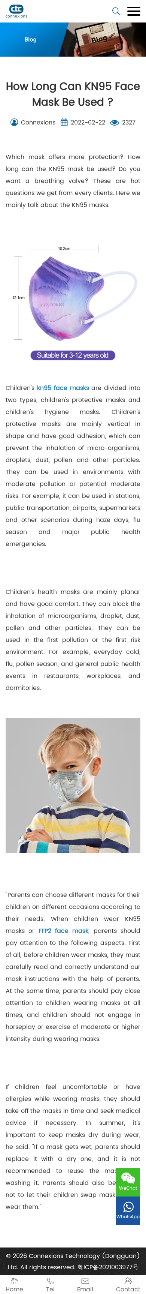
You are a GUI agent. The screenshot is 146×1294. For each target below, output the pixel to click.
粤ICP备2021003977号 (108, 1267)
